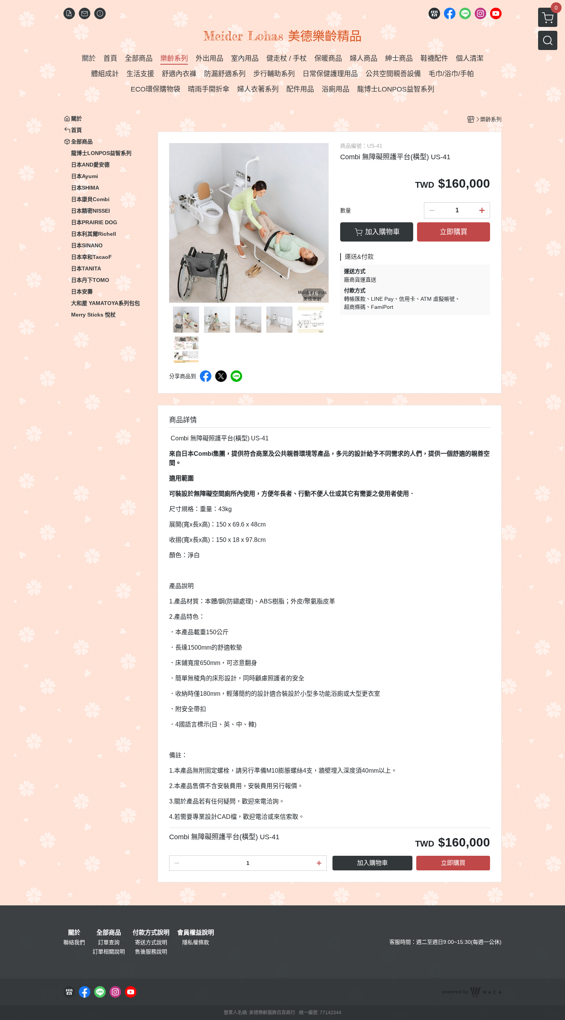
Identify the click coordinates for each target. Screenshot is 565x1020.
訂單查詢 (109, 942)
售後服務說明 (151, 951)
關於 (74, 933)
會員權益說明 (195, 933)
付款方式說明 (151, 933)
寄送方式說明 (151, 942)
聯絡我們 (74, 942)
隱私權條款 (195, 942)
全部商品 (108, 933)
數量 (345, 210)
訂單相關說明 (109, 951)
